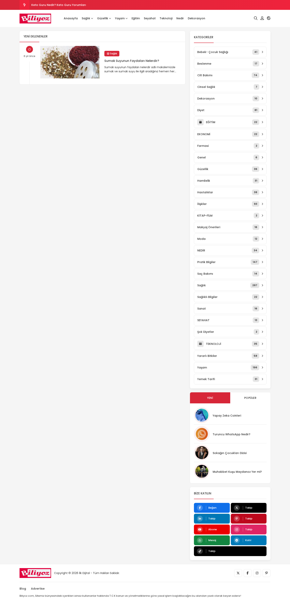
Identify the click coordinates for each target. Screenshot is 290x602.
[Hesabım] (262, 18)
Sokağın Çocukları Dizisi (230, 453)
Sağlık (86, 18)
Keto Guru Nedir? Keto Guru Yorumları (58, 5)
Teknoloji (166, 18)
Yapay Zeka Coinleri (227, 416)
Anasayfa (71, 18)
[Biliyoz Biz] (35, 18)
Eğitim (136, 18)
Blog (23, 589)
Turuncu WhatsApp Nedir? (231, 434)
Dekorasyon (196, 18)
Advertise (38, 589)
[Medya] (238, 573)
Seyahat (150, 18)
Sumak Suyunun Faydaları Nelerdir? (131, 61)
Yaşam (120, 18)
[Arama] (255, 18)
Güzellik (102, 18)
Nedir (180, 18)
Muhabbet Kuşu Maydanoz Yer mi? (237, 472)
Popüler (250, 398)
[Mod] (268, 18)
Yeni (210, 398)
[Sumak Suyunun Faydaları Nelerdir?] (69, 62)
